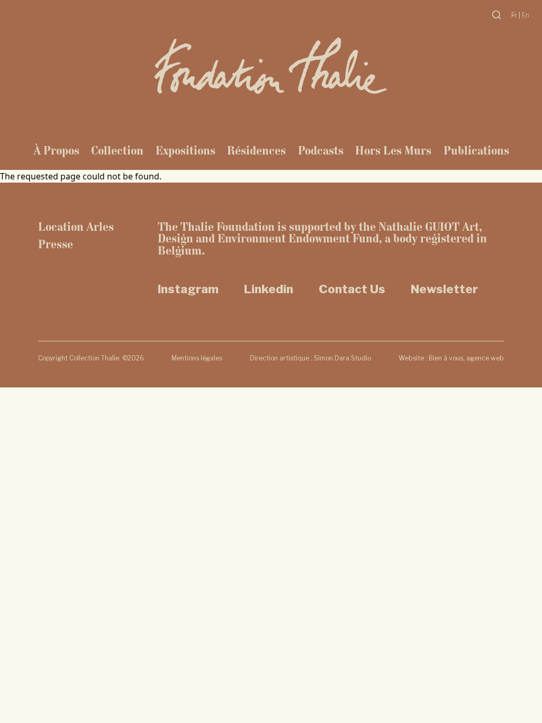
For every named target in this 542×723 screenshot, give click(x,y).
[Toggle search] (496, 15)
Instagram (188, 289)
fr (515, 15)
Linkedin (268, 289)
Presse (55, 244)
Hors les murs (393, 150)
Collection (117, 150)
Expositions (185, 150)
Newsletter (444, 289)
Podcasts (321, 150)
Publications (476, 150)
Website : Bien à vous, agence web (451, 358)
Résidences (256, 150)
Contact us (352, 289)
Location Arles (76, 227)
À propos (56, 150)
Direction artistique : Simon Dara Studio (310, 358)
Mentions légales (196, 358)
